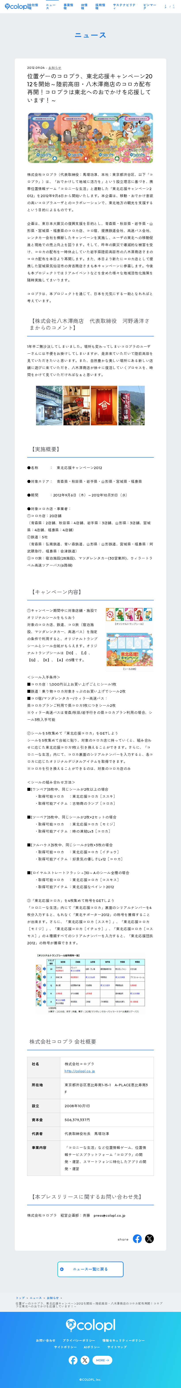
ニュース (51, 6)
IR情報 (84, 6)
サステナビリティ (124, 6)
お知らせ (54, 68)
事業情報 (68, 6)
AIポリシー (92, 1347)
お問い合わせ (46, 1341)
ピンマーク (149, 6)
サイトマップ (117, 1347)
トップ (20, 1298)
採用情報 (100, 6)
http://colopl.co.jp (80, 1071)
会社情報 (33, 6)
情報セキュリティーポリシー (123, 1341)
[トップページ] (16, 7)
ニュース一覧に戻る (90, 1269)
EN (174, 6)
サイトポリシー (65, 1347)
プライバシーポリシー (79, 1341)
